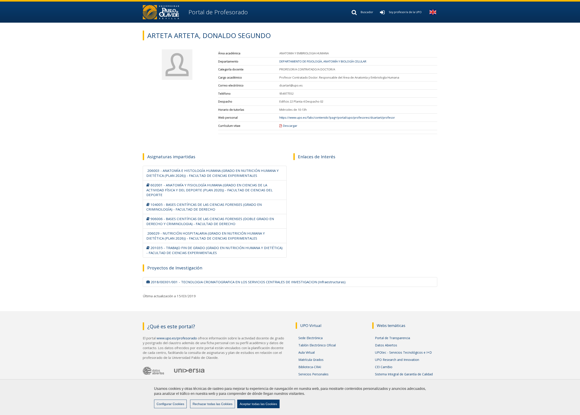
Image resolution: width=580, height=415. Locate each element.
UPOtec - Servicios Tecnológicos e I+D (403, 352)
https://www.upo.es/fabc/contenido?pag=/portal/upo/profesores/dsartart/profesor (337, 117)
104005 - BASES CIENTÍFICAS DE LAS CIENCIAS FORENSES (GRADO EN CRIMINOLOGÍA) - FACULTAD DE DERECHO (204, 206)
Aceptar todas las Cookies (258, 404)
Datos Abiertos (386, 345)
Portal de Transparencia (392, 338)
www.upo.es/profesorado (177, 338)
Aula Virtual (306, 352)
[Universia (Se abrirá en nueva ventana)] (189, 370)
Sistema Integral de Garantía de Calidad (404, 374)
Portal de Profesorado (217, 12)
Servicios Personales (313, 374)
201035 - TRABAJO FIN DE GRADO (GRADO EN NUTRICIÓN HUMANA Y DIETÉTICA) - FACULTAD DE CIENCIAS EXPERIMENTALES (214, 250)
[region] (290, 397)
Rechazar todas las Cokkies (212, 404)
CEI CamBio (383, 367)
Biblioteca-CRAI (309, 367)
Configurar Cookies (170, 404)
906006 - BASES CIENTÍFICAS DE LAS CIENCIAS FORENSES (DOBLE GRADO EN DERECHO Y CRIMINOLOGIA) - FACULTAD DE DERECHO (210, 221)
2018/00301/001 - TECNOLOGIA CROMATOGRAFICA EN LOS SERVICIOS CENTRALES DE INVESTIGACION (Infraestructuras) (248, 282)
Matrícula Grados (311, 359)
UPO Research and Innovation (397, 359)
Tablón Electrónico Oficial (317, 345)
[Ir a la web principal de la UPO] (165, 12)
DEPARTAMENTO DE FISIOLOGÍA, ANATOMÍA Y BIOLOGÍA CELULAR (322, 61)
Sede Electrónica (310, 338)
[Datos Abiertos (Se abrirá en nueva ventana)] (153, 371)
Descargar (290, 126)
